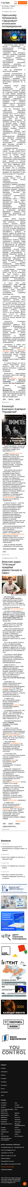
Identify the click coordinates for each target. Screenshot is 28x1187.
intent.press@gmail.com (8, 1150)
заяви (13, 760)
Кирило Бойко (20, 821)
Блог (16, 1109)
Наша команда (5, 1158)
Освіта (17, 1127)
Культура (18, 1121)
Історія (17, 1105)
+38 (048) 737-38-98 (7, 1153)
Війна (16, 1115)
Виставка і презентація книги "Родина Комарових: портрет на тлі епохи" (13, 876)
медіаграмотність (9, 826)
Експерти (4, 1085)
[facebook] (1, 1172)
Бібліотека (4, 1113)
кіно (4, 551)
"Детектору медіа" (17, 609)
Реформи (18, 1132)
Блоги (3, 1088)
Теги (2, 1095)
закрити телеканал (18, 378)
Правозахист (5, 1132)
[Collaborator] (14, 921)
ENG (15, 3)
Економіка (4, 1119)
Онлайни (3, 1082)
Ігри (16, 1102)
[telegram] (10, 1172)
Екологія (17, 1117)
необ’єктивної (12, 800)
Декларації (4, 1092)
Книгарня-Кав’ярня (9, 549)
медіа (18, 399)
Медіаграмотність (7, 8)
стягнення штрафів (12, 734)
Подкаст (3, 1129)
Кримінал (4, 1121)
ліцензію (6, 688)
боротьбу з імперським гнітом (13, 534)
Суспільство (5, 1136)
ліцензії (16, 705)
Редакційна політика (7, 1161)
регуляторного (15, 782)
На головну (5, 6)
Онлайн (3, 1127)
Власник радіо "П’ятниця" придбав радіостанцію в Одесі (12, 567)
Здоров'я (17, 1119)
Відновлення (5, 1115)
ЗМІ (4, 399)
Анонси (6, 840)
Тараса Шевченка (9, 497)
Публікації (4, 1071)
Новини (12, 6)
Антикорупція (19, 1107)
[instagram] (6, 1172)
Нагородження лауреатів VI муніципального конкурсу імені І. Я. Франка (14, 848)
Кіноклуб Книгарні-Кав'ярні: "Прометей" (14, 409)
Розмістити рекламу (7, 1166)
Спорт (17, 1134)
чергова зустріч (14, 453)
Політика (17, 1129)
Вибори (17, 1113)
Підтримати (22, 2)
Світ (2, 1134)
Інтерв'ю (3, 1078)
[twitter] (3, 1172)
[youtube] (8, 1172)
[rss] (12, 1172)
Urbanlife (4, 1102)
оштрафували (15, 743)
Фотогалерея (19, 1136)
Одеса (10, 399)
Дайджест (4, 1117)
